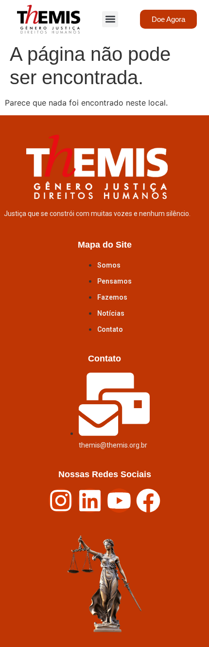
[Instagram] (61, 500)
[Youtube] (119, 500)
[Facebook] (148, 500)
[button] (110, 19)
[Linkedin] (90, 500)
